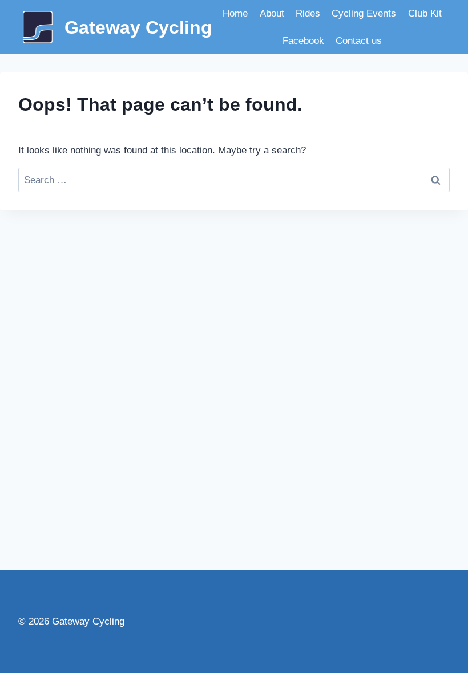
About (272, 13)
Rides (308, 13)
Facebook (303, 40)
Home (235, 13)
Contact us (359, 40)
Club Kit (425, 13)
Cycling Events (364, 13)
